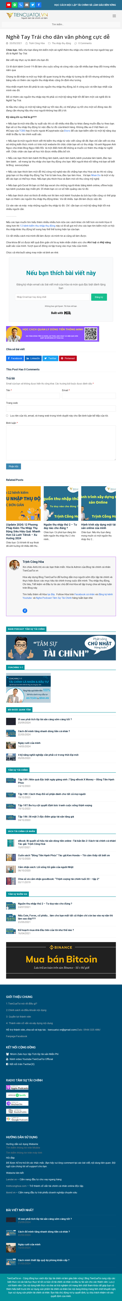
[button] (114, 16)
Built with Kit (61, 313)
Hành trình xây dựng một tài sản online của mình (98, 526)
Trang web (12, 402)
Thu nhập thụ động (61, 43)
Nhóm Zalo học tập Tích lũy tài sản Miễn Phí (34, 1054)
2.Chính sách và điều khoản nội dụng (26, 1010)
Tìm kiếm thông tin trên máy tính (24, 1152)
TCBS (22, 130)
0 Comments (85, 43)
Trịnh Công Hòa (37, 43)
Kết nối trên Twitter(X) (22, 1064)
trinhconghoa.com (16, 1185)
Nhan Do (96, 175)
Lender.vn (11, 1179)
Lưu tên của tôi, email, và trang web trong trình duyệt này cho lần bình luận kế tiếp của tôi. (59, 415)
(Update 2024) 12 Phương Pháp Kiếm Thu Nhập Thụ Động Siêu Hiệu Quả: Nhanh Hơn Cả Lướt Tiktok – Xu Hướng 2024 (23, 531)
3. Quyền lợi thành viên (18, 1016)
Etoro (67, 130)
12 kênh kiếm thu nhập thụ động (37, 225)
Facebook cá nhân (85, 594)
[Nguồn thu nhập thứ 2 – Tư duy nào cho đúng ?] (61, 503)
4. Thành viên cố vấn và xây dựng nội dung (29, 1023)
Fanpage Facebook (16, 1036)
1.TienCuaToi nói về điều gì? (21, 1003)
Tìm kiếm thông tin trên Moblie (23, 1147)
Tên (9, 390)
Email (66, 390)
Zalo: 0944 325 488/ (89, 1029)
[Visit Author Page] (14, 564)
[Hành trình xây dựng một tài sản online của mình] (98, 503)
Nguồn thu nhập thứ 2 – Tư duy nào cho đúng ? (60, 526)
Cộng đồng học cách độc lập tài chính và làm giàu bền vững (53, 1278)
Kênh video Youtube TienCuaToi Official (31, 1059)
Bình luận (12, 422)
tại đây (51, 594)
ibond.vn (10, 1192)
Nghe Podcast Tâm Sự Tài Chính (54, 597)
